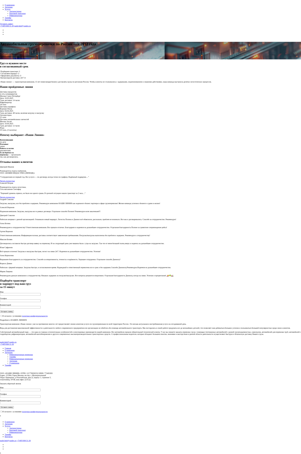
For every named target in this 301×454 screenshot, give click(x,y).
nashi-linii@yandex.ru (22, 26)
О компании (10, 5)
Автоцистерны (15, 11)
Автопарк (9, 7)
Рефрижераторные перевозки (21, 355)
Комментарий (5, 305)
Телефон (3, 298)
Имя (1, 292)
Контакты (9, 20)
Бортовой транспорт (17, 13)
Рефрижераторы (15, 16)
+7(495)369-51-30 (7, 26)
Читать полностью (7, 181)
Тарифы (8, 18)
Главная (8, 348)
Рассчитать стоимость (22, 58)
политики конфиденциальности (35, 316)
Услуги (7, 9)
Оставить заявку (6, 24)
